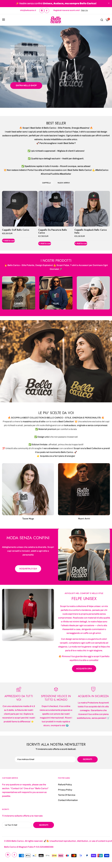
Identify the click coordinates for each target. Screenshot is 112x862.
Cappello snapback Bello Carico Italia (90, 231)
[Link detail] (41, 10)
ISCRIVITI (87, 759)
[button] (8, 241)
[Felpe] (56, 293)
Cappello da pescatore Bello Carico (52, 231)
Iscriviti (43, 825)
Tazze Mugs (28, 518)
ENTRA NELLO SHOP (26, 85)
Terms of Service (66, 795)
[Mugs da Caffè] (28, 489)
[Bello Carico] (56, 20)
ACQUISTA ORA (84, 669)
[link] (84, 555)
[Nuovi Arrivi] (84, 489)
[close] (108, 3)
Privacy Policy (65, 790)
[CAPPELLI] (93, 293)
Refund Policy (65, 784)
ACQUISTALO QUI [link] (28, 569)
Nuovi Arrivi (84, 518)
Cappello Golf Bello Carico (15, 230)
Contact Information (68, 800)
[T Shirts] (18, 293)
